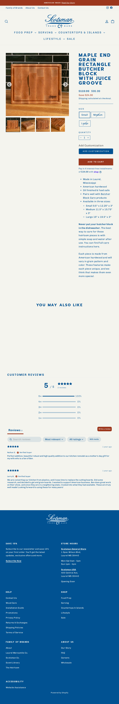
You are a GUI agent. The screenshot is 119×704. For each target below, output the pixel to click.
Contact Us (43, 8)
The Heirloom (12, 667)
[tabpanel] (59, 465)
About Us (30, 8)
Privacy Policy (13, 618)
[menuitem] (13, 125)
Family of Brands (14, 8)
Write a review (105, 429)
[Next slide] (65, 84)
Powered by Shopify (59, 693)
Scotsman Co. (13, 658)
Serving (46, 32)
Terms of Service (14, 632)
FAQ (63, 653)
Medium (97, 114)
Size (81, 109)
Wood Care (11, 603)
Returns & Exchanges (17, 622)
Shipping (83, 98)
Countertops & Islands (80, 32)
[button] (59, 396)
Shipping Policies (14, 627)
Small (84, 114)
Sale (71, 38)
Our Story (66, 648)
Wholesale (66, 662)
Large (84, 123)
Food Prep (24, 32)
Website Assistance (16, 687)
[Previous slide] (9, 84)
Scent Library (13, 662)
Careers (65, 658)
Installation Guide (15, 608)
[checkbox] (94, 439)
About (9, 648)
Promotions (12, 613)
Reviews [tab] (15, 430)
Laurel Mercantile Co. (17, 653)
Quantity (85, 132)
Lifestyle (53, 38)
